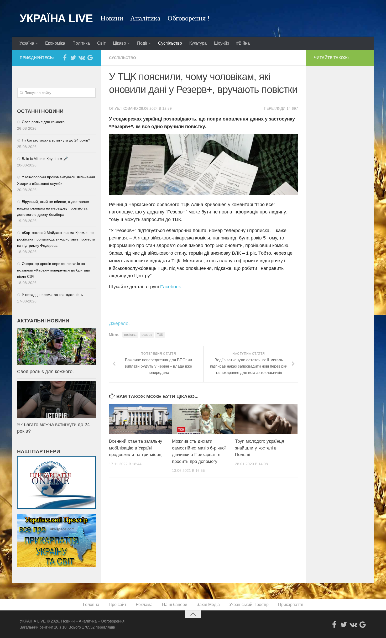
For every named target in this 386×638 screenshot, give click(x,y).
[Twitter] (73, 57)
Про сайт (117, 604)
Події (142, 43)
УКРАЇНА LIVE (56, 18)
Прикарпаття (290, 604)
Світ (101, 43)
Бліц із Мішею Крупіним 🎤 (45, 158)
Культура (198, 43)
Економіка (55, 43)
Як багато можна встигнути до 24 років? (56, 140)
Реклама (144, 604)
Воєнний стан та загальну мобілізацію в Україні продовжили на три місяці (136, 448)
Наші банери (174, 604)
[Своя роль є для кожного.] (56, 346)
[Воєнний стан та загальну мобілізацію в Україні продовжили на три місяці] (140, 419)
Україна (26, 43)
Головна (91, 604)
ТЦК (160, 335)
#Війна (243, 43)
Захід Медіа (208, 604)
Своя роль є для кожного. (44, 122)
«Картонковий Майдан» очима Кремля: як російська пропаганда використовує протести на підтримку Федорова (56, 239)
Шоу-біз (221, 43)
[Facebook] (65, 57)
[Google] (90, 57)
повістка (130, 335)
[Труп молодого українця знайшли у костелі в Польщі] (266, 419)
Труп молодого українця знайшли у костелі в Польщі (259, 448)
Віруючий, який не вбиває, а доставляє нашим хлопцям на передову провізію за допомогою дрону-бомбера (53, 208)
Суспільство (170, 43)
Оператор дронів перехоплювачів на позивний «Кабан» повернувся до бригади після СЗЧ (53, 270)
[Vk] (82, 57)
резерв (147, 335)
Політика (81, 43)
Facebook (170, 286)
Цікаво (119, 43)
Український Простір (249, 604)
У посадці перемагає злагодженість (52, 294)
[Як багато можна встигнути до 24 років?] (56, 399)
